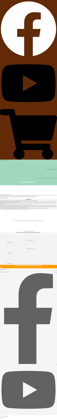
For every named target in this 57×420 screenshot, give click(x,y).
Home (1, 160)
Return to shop (6, 416)
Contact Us (55, 169)
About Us (7, 160)
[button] (7, 160)
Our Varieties (44, 178)
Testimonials (48, 169)
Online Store (4, 160)
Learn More (51, 169)
